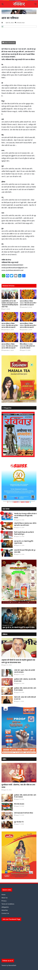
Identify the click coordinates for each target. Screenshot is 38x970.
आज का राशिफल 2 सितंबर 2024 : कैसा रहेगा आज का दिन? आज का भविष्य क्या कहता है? (10, 346)
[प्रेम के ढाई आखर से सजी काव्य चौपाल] (7, 815)
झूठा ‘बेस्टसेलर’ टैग (19, 822)
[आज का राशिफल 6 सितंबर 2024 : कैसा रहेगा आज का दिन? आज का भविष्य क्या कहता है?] (28, 294)
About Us (4, 898)
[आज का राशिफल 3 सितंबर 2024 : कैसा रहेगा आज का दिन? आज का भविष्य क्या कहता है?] (28, 317)
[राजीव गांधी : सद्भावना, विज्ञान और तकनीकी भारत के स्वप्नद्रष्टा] (7, 673)
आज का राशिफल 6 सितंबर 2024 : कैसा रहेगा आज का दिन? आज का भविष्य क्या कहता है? (28, 303)
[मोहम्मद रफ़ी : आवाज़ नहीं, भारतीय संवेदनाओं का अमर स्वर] (7, 700)
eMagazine (5, 907)
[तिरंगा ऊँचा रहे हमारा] (7, 806)
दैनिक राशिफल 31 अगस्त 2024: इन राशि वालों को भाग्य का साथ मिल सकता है (27, 346)
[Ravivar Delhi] (19, 4)
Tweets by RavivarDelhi (9, 965)
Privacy (4, 901)
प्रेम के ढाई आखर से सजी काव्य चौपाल (23, 813)
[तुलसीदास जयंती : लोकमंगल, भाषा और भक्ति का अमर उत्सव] (7, 682)
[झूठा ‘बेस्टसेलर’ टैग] (7, 824)
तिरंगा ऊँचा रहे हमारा (19, 804)
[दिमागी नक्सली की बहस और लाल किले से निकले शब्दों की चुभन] (7, 535)
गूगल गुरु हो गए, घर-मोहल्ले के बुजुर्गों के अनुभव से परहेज (18, 627)
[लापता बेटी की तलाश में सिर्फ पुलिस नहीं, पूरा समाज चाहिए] (7, 553)
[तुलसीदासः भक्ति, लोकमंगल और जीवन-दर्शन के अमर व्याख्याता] (7, 691)
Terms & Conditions (8, 904)
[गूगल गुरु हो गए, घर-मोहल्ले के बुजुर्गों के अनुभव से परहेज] (7, 544)
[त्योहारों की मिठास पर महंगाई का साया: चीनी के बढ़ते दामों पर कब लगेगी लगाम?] (7, 526)
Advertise (5, 910)
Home (3, 894)
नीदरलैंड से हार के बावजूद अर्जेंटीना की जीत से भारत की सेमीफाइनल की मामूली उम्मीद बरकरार (25, 515)
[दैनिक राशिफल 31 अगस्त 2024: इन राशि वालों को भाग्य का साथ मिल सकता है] (28, 337)
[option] (19, 618)
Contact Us (5, 913)
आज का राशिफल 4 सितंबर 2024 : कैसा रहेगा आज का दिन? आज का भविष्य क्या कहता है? (10, 325)
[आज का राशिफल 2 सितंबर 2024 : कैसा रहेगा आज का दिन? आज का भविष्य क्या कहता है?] (10, 337)
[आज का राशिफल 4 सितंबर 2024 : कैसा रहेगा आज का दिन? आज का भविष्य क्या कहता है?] (10, 317)
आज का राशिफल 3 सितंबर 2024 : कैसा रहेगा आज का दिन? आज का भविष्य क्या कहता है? (28, 325)
